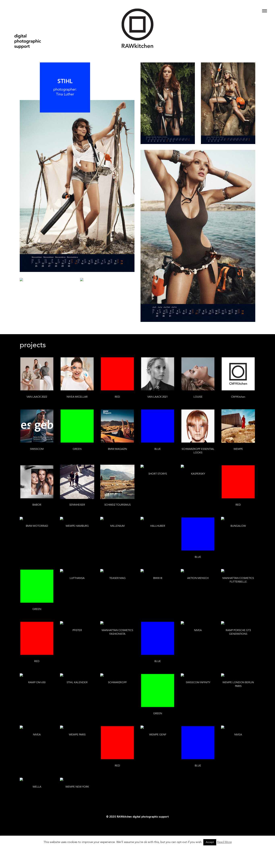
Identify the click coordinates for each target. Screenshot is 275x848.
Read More (224, 842)
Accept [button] (210, 842)
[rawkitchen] (137, 26)
